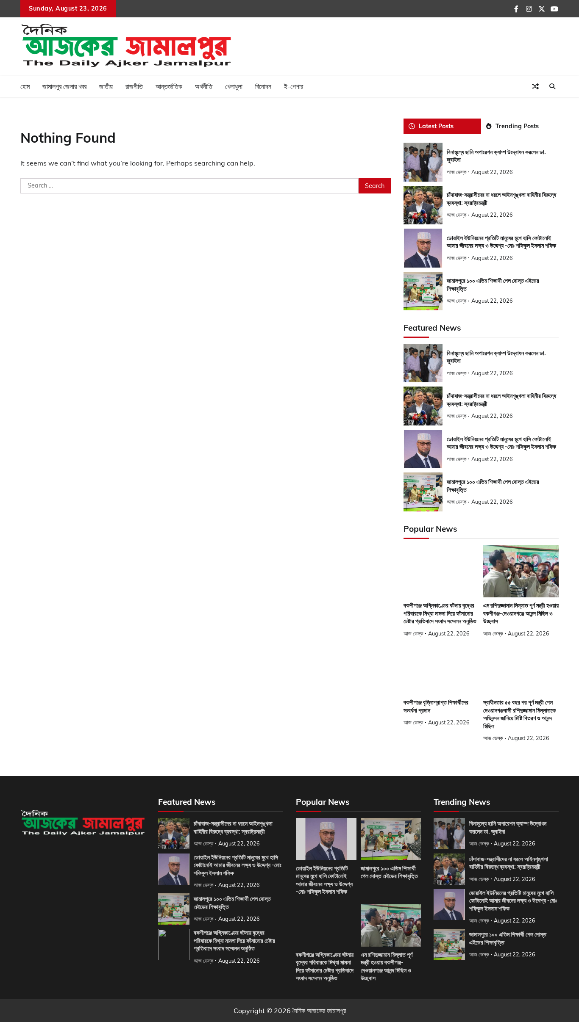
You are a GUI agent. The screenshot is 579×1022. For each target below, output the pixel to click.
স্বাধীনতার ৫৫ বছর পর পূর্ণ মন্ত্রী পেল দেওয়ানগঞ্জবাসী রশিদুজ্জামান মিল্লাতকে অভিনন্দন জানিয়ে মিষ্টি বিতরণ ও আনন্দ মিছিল (519, 714)
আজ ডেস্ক (456, 171)
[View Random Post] (535, 86)
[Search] (552, 86)
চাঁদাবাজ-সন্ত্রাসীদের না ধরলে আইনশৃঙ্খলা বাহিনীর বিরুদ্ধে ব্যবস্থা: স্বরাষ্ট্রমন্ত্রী (508, 863)
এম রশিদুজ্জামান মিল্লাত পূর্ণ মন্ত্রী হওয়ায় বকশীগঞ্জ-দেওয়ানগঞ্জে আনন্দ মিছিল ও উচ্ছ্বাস (521, 613)
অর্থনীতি (203, 86)
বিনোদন (263, 86)
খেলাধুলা (233, 86)
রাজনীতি (134, 86)
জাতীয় (106, 86)
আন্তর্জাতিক (169, 86)
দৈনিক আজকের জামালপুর (319, 1010)
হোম (25, 86)
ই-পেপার (293, 86)
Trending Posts (517, 126)
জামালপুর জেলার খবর (64, 86)
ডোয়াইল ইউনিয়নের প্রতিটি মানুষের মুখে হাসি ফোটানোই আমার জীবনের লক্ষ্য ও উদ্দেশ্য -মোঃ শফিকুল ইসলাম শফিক (501, 242)
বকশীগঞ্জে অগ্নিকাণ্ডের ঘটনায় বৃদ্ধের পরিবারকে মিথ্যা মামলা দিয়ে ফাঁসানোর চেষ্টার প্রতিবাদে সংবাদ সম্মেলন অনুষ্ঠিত (440, 613)
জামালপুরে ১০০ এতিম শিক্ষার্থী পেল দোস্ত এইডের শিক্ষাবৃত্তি (389, 872)
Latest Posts (436, 126)
